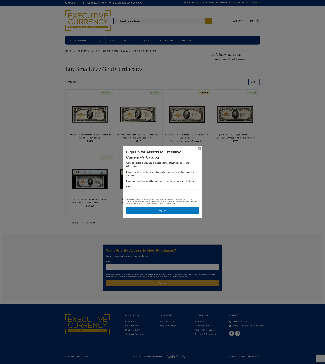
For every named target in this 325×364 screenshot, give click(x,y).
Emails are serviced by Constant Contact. (163, 203)
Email (129, 187)
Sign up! (162, 210)
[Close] (199, 148)
